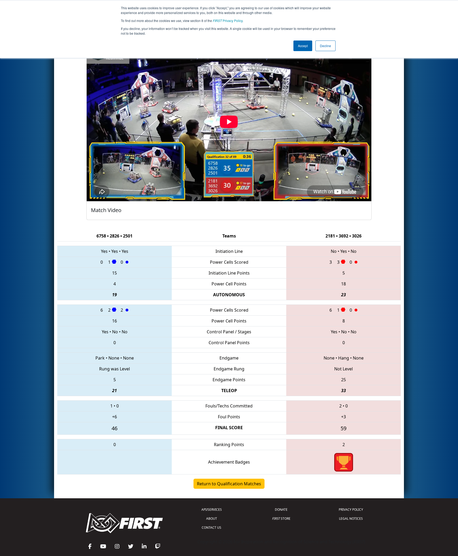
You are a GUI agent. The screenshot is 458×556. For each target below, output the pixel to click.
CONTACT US (211, 527)
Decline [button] (325, 45)
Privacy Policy (228, 20)
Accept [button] (303, 45)
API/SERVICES (211, 509)
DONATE (281, 509)
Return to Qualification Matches (229, 484)
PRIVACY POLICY (351, 509)
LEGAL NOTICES (351, 518)
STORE (281, 518)
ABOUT (211, 518)
